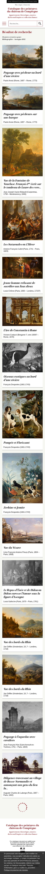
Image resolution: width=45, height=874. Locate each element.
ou (18, 244)
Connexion (27, 5)
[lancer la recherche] (40, 23)
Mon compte (18, 5)
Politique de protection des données (16, 870)
